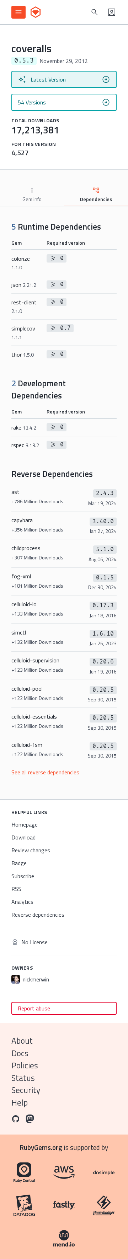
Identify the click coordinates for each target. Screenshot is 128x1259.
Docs (19, 1053)
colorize (20, 262)
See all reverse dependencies (45, 772)
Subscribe (22, 876)
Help (19, 1102)
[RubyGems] (35, 12)
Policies (24, 1065)
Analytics (22, 901)
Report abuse (34, 1008)
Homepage (24, 824)
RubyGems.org (41, 1147)
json (23, 284)
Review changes (30, 850)
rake (23, 427)
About (22, 1040)
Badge (19, 863)
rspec (25, 445)
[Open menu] (18, 12)
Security (25, 1090)
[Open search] (94, 12)
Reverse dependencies (37, 914)
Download (23, 837)
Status (23, 1078)
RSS (16, 889)
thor (22, 354)
